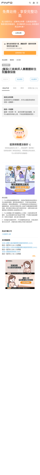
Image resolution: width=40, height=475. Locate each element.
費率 (22, 88)
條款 (14, 88)
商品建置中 (6, 65)
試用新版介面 (20, 53)
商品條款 (19, 79)
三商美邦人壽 (6, 234)
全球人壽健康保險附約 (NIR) (11, 252)
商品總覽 (4, 60)
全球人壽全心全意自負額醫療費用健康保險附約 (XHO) (19, 247)
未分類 (19, 60)
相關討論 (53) (33, 88)
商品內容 (5, 88)
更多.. (34, 256)
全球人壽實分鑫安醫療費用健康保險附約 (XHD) (17, 243)
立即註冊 (18, 33)
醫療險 (12, 60)
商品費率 (34, 79)
